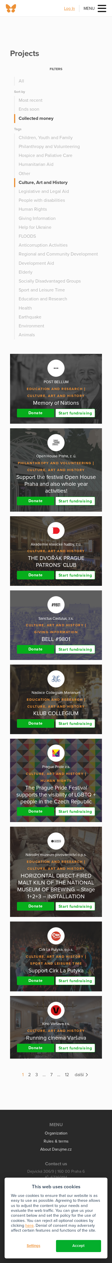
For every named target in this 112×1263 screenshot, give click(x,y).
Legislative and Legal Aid (44, 191)
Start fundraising (75, 413)
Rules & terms (56, 1141)
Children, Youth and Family (46, 138)
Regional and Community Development (58, 254)
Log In (69, 8)
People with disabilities (42, 200)
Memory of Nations (56, 403)
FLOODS (27, 236)
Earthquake (30, 317)
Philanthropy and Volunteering (49, 146)
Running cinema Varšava (56, 1037)
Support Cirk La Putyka (56, 970)
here (29, 1225)
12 (67, 1075)
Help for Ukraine (35, 227)
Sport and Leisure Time (42, 290)
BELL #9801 (56, 639)
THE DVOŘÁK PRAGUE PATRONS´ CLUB (56, 561)
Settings (33, 1245)
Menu (89, 8)
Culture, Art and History (43, 182)
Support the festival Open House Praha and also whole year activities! (56, 484)
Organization (56, 1133)
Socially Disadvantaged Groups (50, 281)
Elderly (25, 272)
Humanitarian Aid (36, 164)
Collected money (36, 118)
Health (25, 308)
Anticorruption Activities (43, 245)
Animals (27, 335)
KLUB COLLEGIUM (56, 713)
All (21, 81)
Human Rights (33, 209)
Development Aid (36, 263)
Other (24, 173)
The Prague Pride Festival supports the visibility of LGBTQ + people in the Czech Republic (56, 794)
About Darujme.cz (56, 1149)
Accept (78, 1245)
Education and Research (43, 299)
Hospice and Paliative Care (45, 155)
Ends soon (29, 109)
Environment (31, 326)
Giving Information (37, 218)
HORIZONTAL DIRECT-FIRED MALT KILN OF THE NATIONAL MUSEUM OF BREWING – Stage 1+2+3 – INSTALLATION (56, 886)
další (80, 1075)
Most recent (31, 100)
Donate (35, 412)
